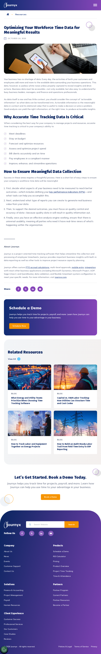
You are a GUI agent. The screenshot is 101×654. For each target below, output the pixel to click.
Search (71, 524)
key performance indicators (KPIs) (67, 191)
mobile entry (78, 267)
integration (90, 267)
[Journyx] (10, 5)
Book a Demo (50, 497)
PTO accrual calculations (37, 267)
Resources (21, 14)
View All (12, 359)
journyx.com (61, 277)
